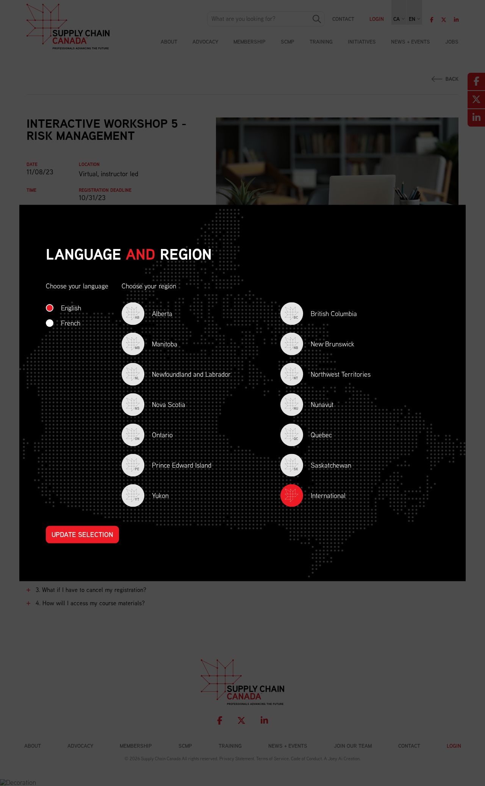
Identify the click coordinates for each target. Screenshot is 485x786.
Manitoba (156, 344)
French (70, 323)
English (71, 308)
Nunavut (313, 405)
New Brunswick (324, 344)
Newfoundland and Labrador (183, 375)
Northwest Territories (332, 375)
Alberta (153, 314)
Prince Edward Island (173, 465)
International (328, 495)
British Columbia (325, 314)
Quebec (313, 435)
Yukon (152, 496)
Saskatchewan (322, 465)
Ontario (154, 435)
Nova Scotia (160, 405)
